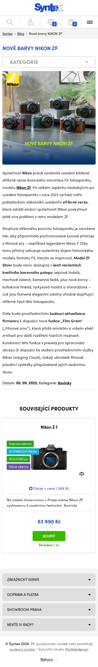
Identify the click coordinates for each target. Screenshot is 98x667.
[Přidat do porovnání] (81, 473)
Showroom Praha (24, 609)
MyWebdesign (76, 649)
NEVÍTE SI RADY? (20, 624)
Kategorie (24, 62)
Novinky (64, 383)
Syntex (7, 33)
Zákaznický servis (23, 579)
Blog (20, 33)
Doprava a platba (23, 594)
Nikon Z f (49, 427)
